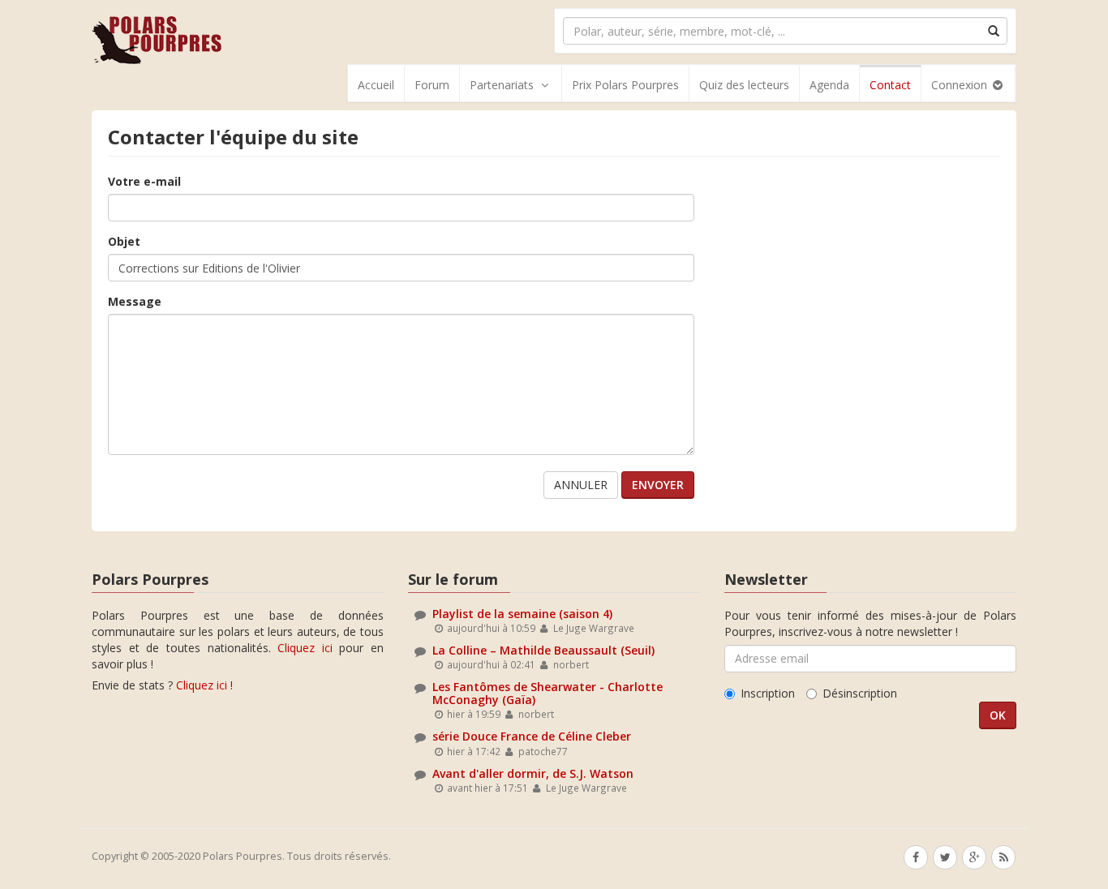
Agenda (829, 84)
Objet (124, 241)
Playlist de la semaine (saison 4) (522, 613)
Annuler (581, 484)
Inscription (768, 693)
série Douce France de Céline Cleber (531, 736)
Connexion (960, 84)
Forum (431, 84)
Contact (890, 84)
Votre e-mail (144, 181)
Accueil (376, 84)
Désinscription (859, 693)
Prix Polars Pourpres (625, 84)
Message (134, 301)
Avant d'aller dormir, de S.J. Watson (532, 773)
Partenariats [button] (502, 84)
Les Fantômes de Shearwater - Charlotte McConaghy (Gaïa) (547, 692)
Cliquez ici (305, 647)
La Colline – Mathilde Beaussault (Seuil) (543, 650)
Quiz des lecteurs (744, 84)
